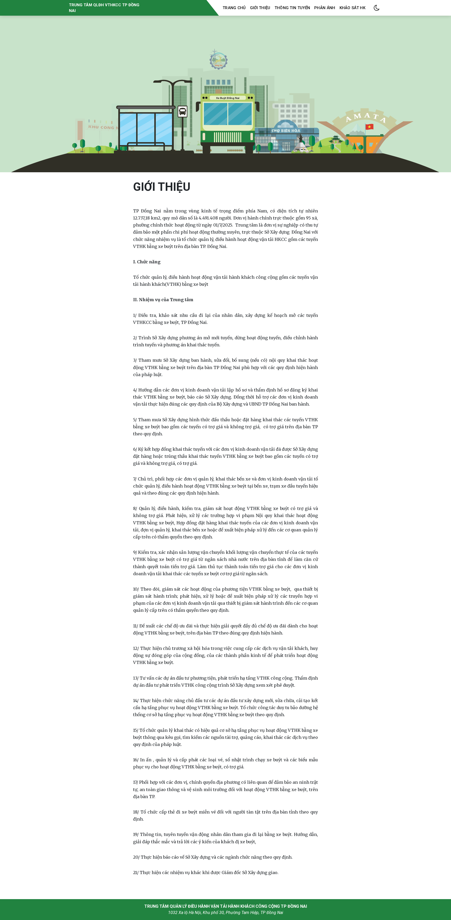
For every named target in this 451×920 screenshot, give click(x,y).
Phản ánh (324, 7)
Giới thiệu (260, 7)
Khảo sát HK (352, 7)
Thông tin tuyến (292, 7)
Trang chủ (234, 7)
